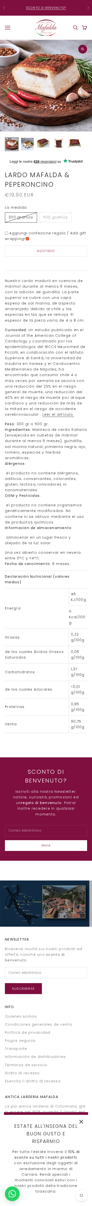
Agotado (46, 251)
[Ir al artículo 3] (43, 142)
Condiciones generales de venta (38, 1024)
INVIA (46, 845)
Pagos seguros (20, 1040)
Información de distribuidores (35, 1056)
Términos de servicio (26, 1065)
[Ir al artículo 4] (59, 143)
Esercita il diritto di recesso (33, 1081)
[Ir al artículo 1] (12, 144)
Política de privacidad (28, 1032)
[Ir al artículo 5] (74, 142)
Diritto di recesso (22, 1073)
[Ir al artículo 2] (27, 144)
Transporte (16, 1048)
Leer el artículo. (58, 414)
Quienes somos (21, 1016)
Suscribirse (23, 988)
